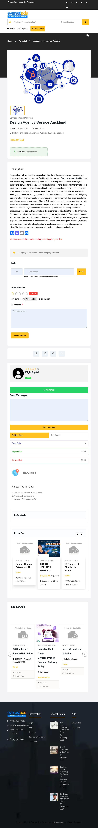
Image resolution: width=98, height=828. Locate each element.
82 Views (68, 677)
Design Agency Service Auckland (46, 41)
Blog (30, 728)
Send (81, 272)
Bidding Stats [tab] (17, 435)
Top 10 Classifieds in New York (64, 749)
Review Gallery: (18, 299)
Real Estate (69, 561)
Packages (31, 2)
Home (10, 41)
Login (12, 28)
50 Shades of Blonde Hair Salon (47, 567)
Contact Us (33, 742)
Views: (36, 128)
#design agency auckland (27, 253)
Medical (50, 561)
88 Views (43, 673)
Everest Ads (59, 822)
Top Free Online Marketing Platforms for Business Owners (64, 774)
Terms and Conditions (37, 737)
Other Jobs (24, 561)
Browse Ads (12, 2)
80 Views (18, 670)
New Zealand (29, 473)
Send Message (49, 427)
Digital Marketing (25, 118)
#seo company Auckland (49, 253)
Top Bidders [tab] (56, 435)
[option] (24, 564)
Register (24, 28)
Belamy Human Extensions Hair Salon (71, 653)
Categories (76, 728)
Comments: (17, 305)
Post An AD (39, 28)
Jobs (17, 561)
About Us (22, 2)
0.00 (83, 452)
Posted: (13, 128)
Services (13, 118)
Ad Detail (23, 41)
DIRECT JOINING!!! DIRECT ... (21, 567)
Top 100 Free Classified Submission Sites (64, 727)
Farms (76, 561)
